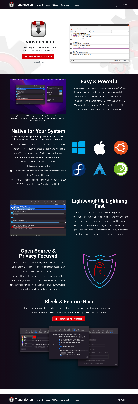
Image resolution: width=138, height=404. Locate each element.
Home (38, 400)
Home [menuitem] (38, 5)
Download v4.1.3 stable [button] (40, 56)
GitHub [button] (124, 5)
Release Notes (38, 62)
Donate (76, 5)
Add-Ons (55, 400)
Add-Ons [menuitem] (55, 5)
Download (46, 400)
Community (65, 400)
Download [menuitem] (46, 5)
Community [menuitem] (65, 5)
